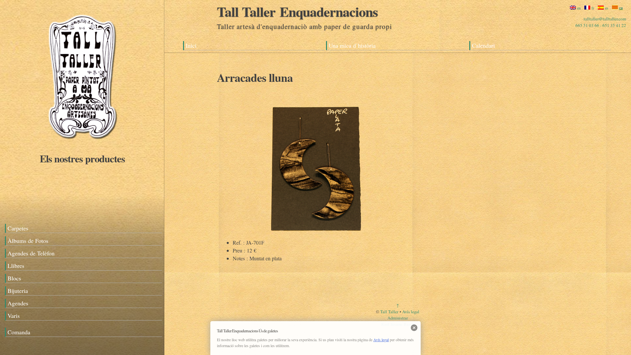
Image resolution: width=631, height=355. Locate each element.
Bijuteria (18, 291)
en (579, 8)
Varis (14, 316)
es (606, 8)
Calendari (483, 45)
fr (593, 8)
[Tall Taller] (82, 76)
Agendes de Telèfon (31, 253)
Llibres (16, 266)
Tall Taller (389, 312)
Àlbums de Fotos (28, 241)
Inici (191, 45)
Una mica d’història (352, 45)
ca (621, 8)
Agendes (18, 303)
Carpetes (18, 228)
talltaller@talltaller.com (605, 19)
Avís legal (410, 312)
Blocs (14, 278)
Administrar (397, 318)
